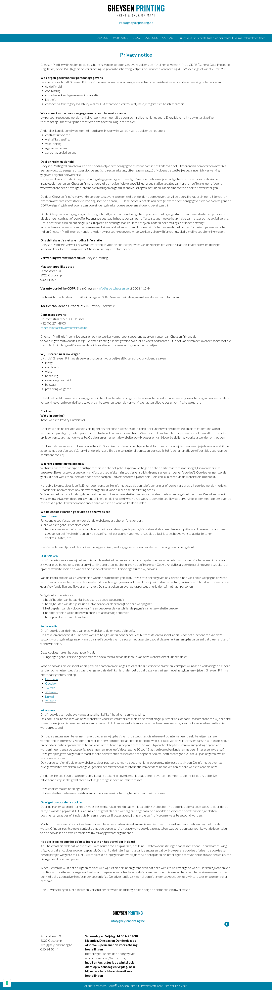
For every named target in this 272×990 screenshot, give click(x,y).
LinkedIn (50, 696)
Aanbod (103, 37)
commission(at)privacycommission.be (64, 327)
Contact (168, 37)
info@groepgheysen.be (114, 288)
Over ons (151, 37)
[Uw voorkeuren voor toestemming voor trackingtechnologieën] (7, 983)
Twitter (50, 688)
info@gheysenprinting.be (136, 22)
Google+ (51, 683)
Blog (136, 37)
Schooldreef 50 (50, 936)
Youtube (50, 701)
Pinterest (51, 692)
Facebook (51, 679)
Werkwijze (120, 37)
